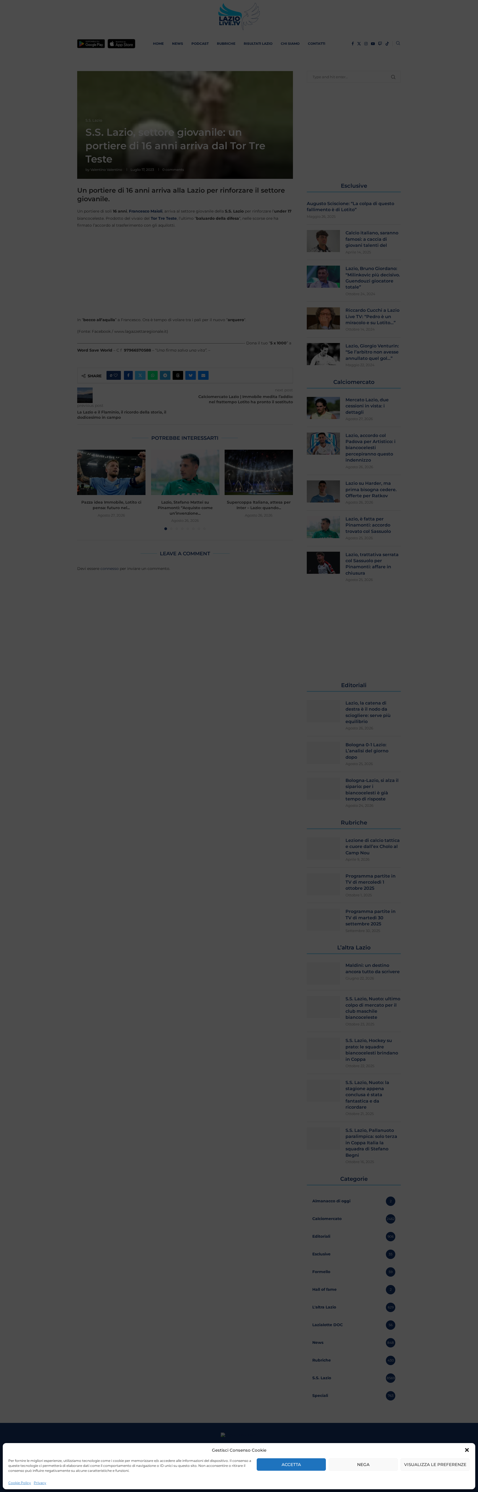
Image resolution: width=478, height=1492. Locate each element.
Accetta (291, 1464)
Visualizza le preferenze (435, 1464)
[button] (467, 1450)
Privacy (40, 1483)
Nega (363, 1464)
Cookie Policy (19, 1483)
